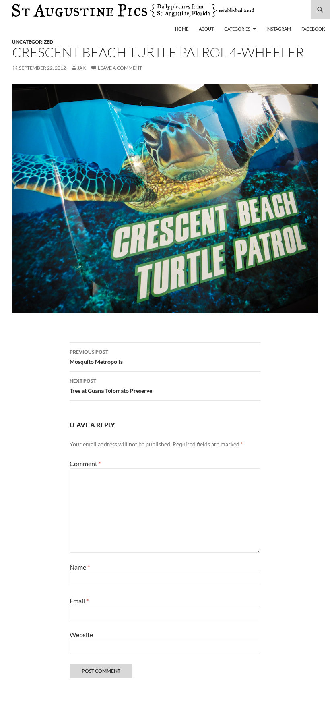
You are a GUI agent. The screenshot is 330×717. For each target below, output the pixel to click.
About (206, 28)
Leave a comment (120, 68)
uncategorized (32, 42)
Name (80, 567)
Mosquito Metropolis (96, 357)
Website (81, 634)
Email (79, 601)
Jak (81, 68)
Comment (85, 463)
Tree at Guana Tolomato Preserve (111, 386)
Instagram (278, 28)
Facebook (313, 28)
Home (181, 28)
